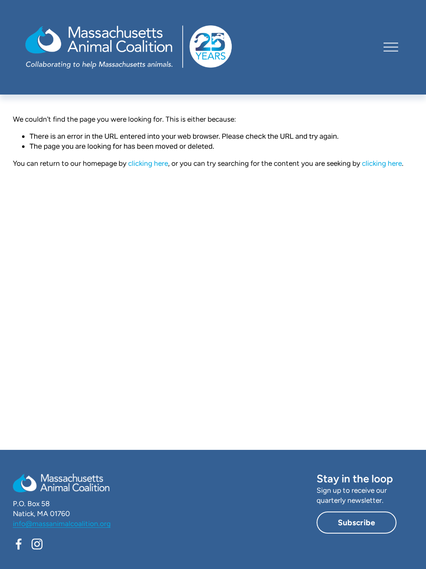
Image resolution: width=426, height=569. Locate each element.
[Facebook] (19, 544)
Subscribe (356, 522)
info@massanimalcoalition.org (62, 523)
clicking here (148, 163)
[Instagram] (37, 544)
